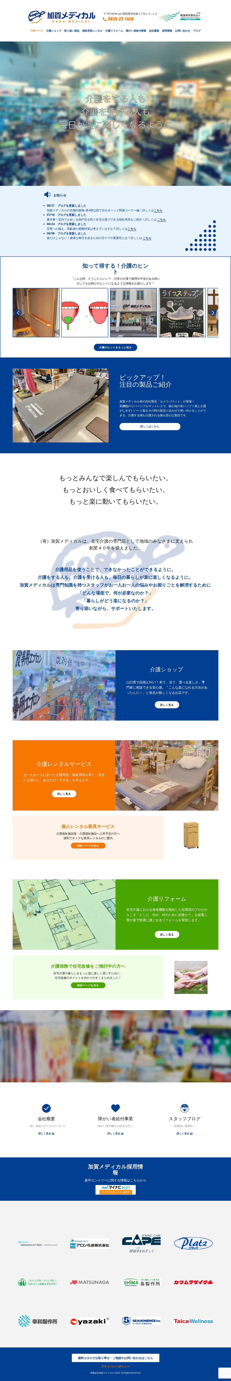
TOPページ (36, 30)
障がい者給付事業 (136, 30)
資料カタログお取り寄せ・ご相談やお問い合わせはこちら (115, 1358)
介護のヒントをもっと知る (115, 347)
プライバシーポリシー (115, 1366)
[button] (18, 312)
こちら (158, 210)
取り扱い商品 (71, 30)
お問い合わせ (182, 30)
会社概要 (154, 30)
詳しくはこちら (149, 426)
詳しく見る (167, 704)
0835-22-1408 (121, 19)
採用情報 (167, 30)
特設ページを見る (88, 845)
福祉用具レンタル (92, 30)
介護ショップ (53, 30)
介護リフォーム (114, 30)
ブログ (197, 30)
